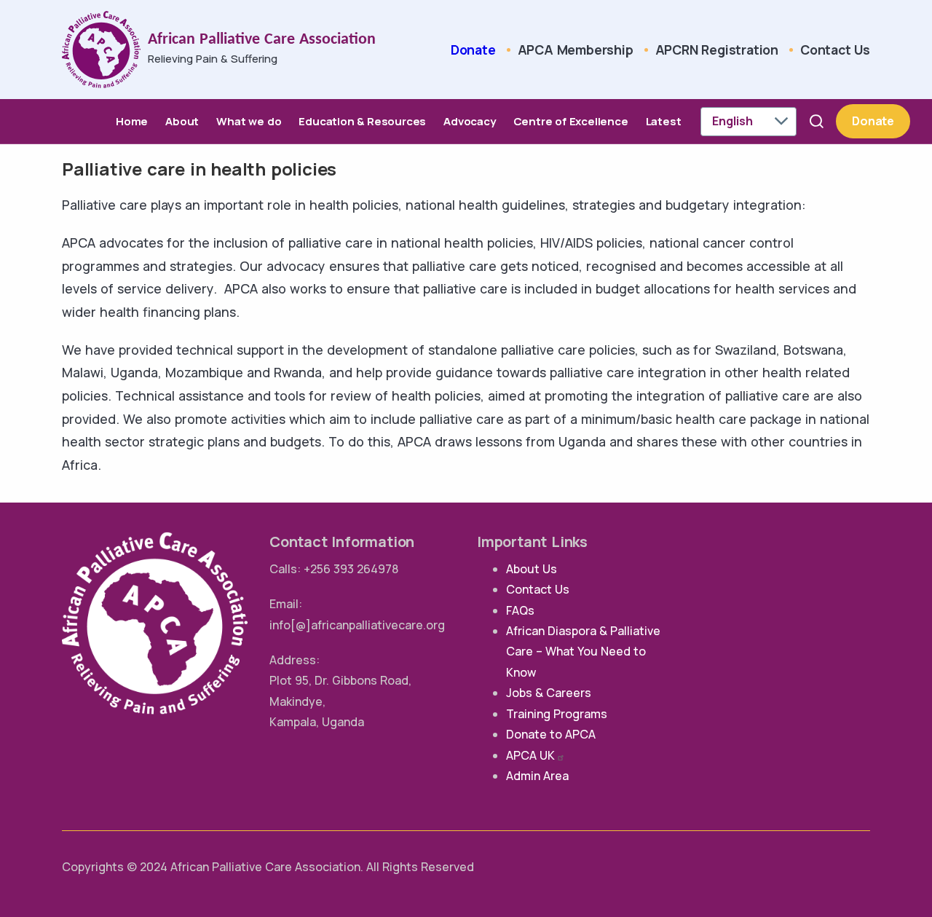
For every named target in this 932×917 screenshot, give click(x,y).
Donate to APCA (551, 734)
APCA (530, 755)
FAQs (520, 610)
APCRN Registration (716, 49)
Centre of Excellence (570, 121)
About (182, 121)
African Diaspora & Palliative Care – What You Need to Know (583, 651)
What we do (248, 121)
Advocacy (469, 121)
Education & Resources (362, 121)
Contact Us (835, 49)
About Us (531, 569)
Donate (473, 49)
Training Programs (556, 714)
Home (132, 121)
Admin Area (537, 776)
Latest (664, 121)
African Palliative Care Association (262, 39)
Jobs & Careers (548, 693)
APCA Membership (575, 49)
